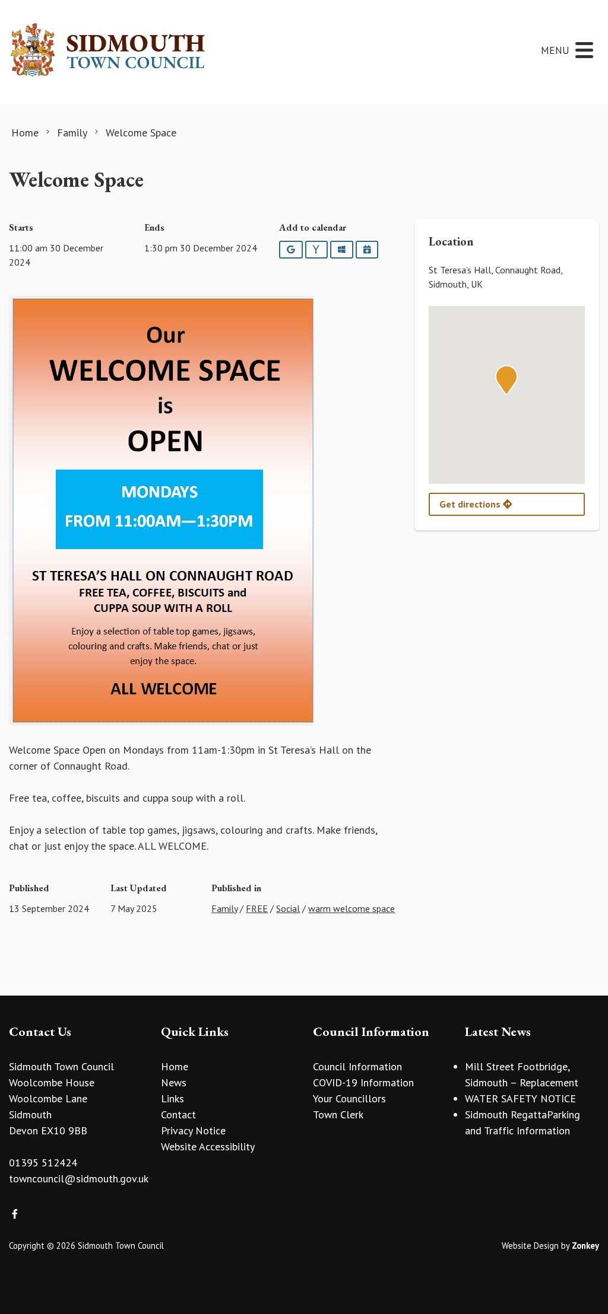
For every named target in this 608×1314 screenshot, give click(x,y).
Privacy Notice (193, 1130)
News (173, 1082)
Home (174, 1066)
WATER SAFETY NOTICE (520, 1098)
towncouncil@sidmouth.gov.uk (78, 1178)
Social (288, 908)
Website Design (530, 1245)
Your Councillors (349, 1098)
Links (172, 1098)
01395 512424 (43, 1162)
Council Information (357, 1066)
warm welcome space (351, 908)
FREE (257, 908)
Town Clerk (338, 1114)
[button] (506, 380)
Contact (178, 1114)
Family (224, 908)
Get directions (471, 504)
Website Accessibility (208, 1146)
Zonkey (585, 1245)
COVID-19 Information (363, 1082)
